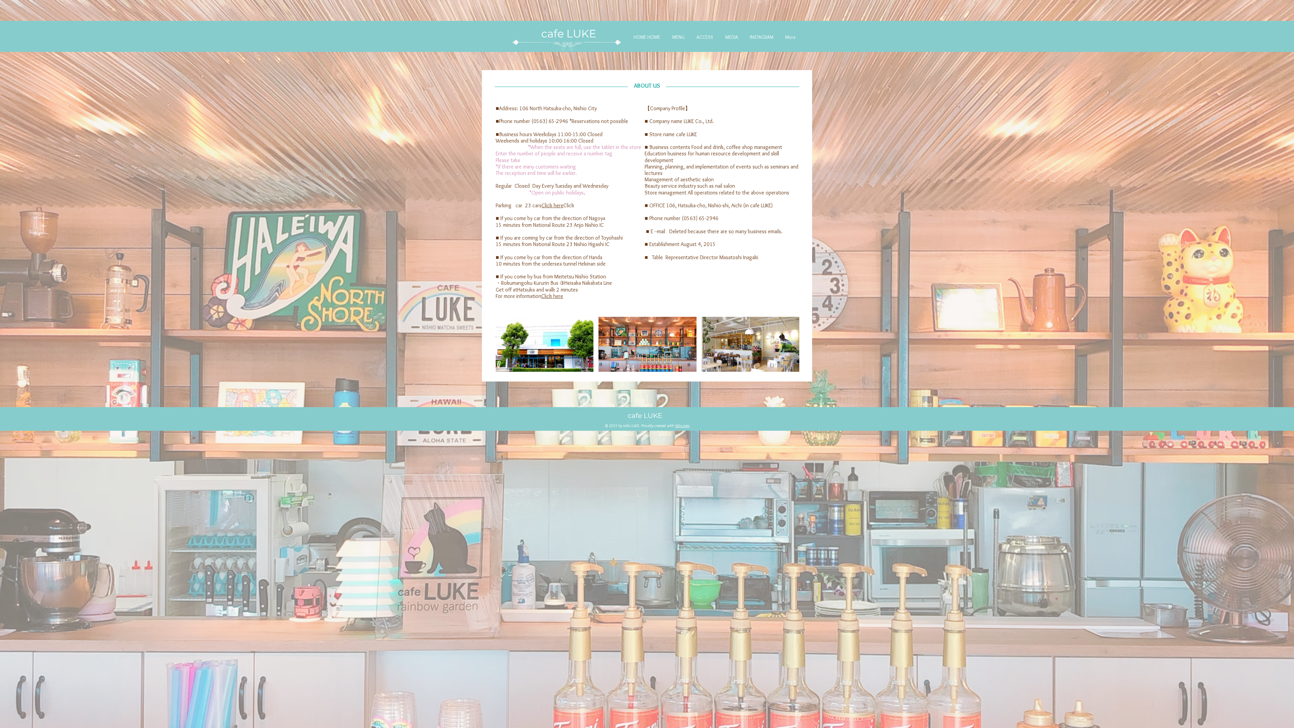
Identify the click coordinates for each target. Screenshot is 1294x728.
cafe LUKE (570, 33)
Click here (552, 205)
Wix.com (682, 425)
